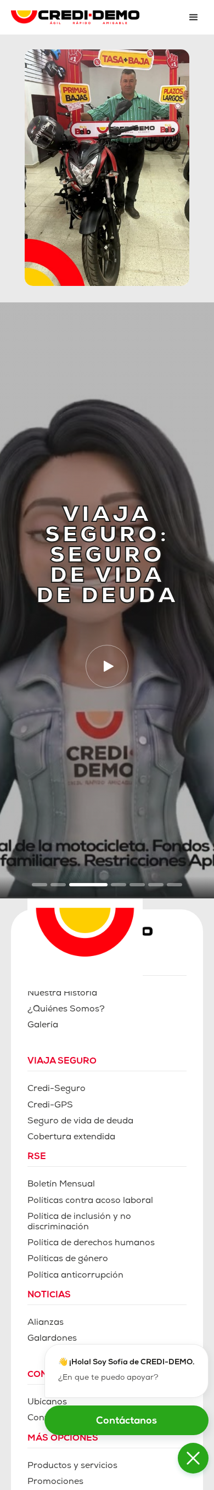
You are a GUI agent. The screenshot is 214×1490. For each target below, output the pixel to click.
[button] (193, 17)
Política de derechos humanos (91, 1243)
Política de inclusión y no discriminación (79, 1222)
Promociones (55, 1482)
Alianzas (45, 1323)
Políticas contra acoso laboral (90, 1201)
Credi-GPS (50, 1105)
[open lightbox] (107, 666)
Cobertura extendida (71, 1137)
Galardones (52, 1339)
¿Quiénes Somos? (66, 1009)
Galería (42, 1025)
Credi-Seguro (56, 1089)
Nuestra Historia (62, 993)
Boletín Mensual (61, 1184)
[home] (92, 17)
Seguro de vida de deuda (80, 1121)
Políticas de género (67, 1259)
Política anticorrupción (75, 1276)
